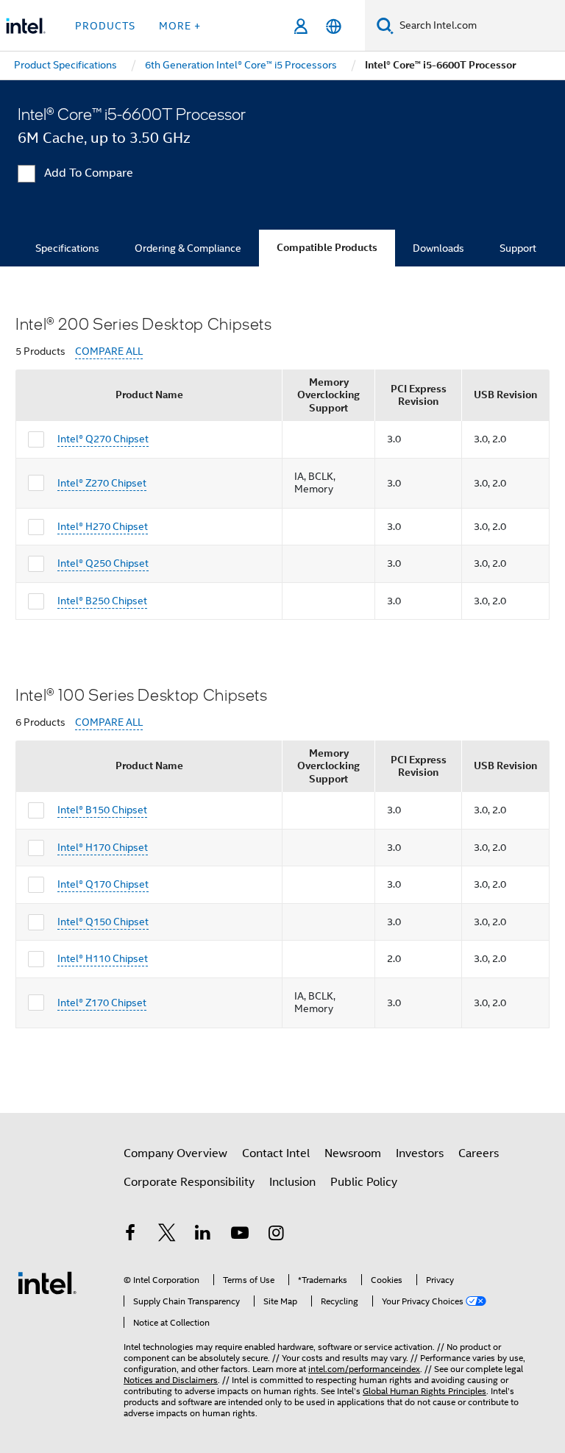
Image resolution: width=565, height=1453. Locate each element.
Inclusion (292, 1182)
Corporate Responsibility (189, 1182)
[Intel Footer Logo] (47, 1282)
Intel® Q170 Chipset (103, 884)
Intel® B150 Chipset (102, 809)
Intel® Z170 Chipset (101, 1002)
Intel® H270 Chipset (102, 526)
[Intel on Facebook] (130, 1235)
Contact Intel (276, 1153)
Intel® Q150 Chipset (103, 921)
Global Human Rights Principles (424, 1390)
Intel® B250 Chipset (102, 600)
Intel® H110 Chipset (102, 958)
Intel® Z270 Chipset (101, 482)
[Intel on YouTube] (239, 1235)
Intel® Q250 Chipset (103, 563)
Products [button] (105, 25)
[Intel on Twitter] (167, 1235)
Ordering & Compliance (188, 248)
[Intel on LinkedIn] (203, 1235)
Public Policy (363, 1182)
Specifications (67, 248)
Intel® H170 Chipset (102, 847)
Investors (420, 1153)
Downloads (438, 248)
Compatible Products (327, 248)
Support (518, 248)
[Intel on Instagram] (275, 1235)
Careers (478, 1153)
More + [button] (180, 25)
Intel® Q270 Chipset (103, 438)
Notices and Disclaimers (171, 1379)
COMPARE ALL (109, 351)
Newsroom (352, 1153)
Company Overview (175, 1153)
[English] (333, 26)
